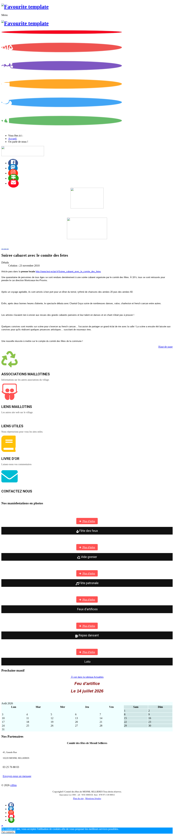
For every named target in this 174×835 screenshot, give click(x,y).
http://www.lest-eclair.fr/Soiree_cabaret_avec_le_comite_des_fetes (68, 271)
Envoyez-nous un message (17, 776)
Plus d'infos (88, 521)
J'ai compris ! (8, 832)
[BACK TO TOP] (2, 825)
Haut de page (165, 346)
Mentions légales (93, 798)
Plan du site (78, 798)
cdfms (13, 785)
